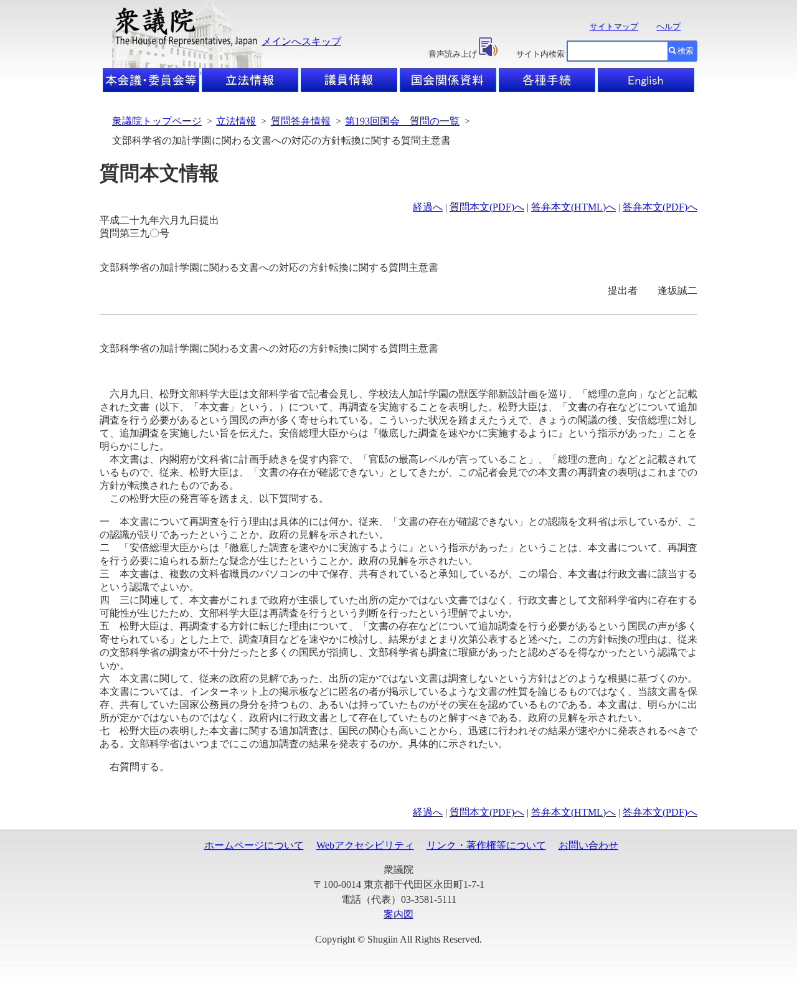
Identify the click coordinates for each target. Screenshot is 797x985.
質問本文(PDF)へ (487, 207)
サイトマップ (614, 26)
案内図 (398, 914)
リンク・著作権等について (486, 845)
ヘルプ (668, 26)
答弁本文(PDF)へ (660, 207)
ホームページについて (254, 845)
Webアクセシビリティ (365, 845)
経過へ (428, 207)
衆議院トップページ (157, 121)
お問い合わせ (588, 845)
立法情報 (236, 121)
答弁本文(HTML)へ (573, 207)
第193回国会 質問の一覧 (402, 121)
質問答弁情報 (301, 121)
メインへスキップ (301, 41)
